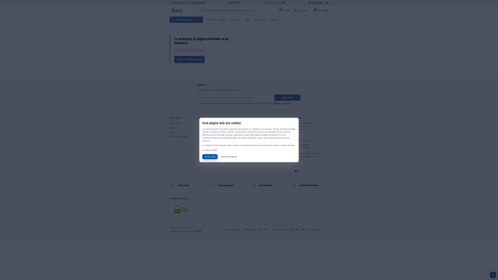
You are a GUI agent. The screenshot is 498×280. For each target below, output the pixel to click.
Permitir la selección (229, 156)
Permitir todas (210, 156)
